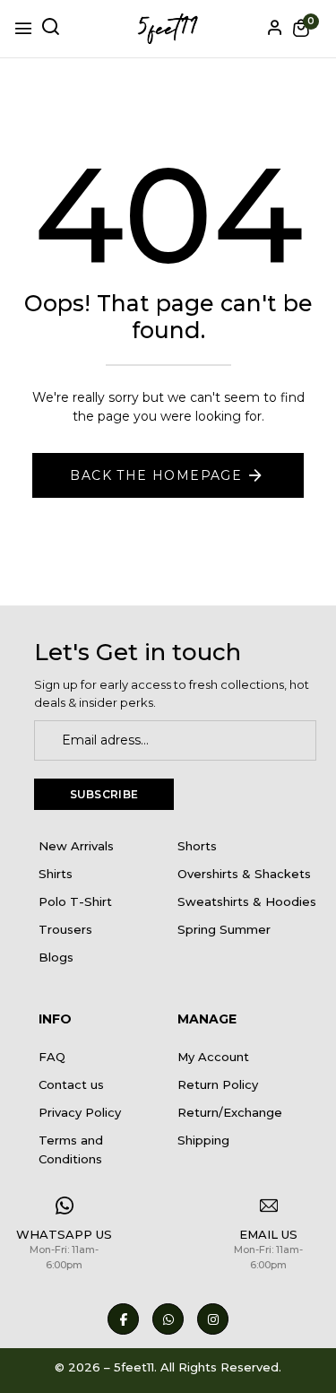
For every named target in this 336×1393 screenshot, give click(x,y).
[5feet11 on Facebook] (123, 1319)
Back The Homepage (156, 475)
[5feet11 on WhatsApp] (168, 1319)
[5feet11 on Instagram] (212, 1319)
